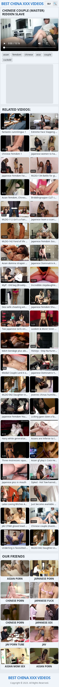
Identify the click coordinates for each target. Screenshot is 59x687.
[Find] (55, 4)
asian (6, 54)
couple (47, 54)
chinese (29, 54)
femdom (16, 54)
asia (38, 54)
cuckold (7, 59)
